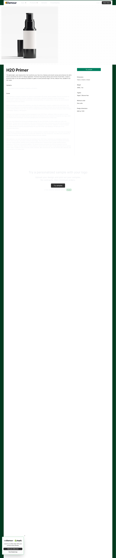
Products (33, 3)
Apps (22, 3)
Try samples (58, 185)
